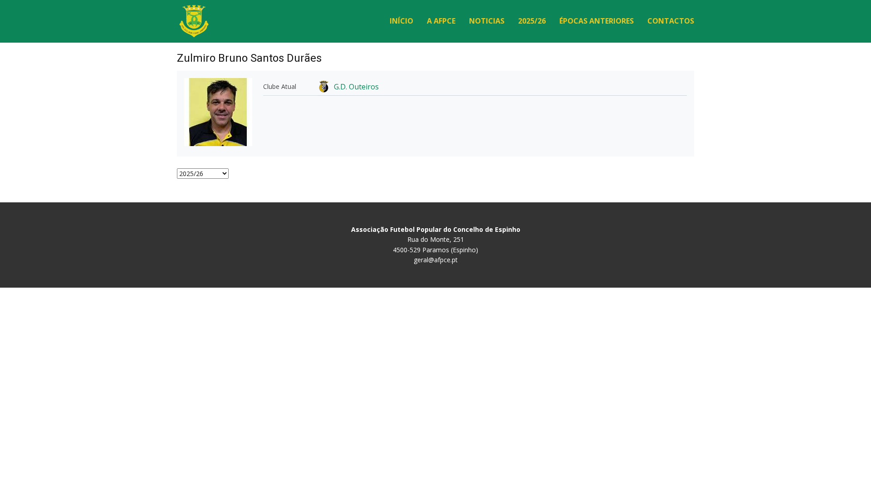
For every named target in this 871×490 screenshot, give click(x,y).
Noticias (486, 21)
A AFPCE (441, 21)
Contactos (670, 21)
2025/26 (532, 21)
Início (401, 21)
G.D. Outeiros (356, 87)
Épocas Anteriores (596, 21)
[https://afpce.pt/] (194, 21)
